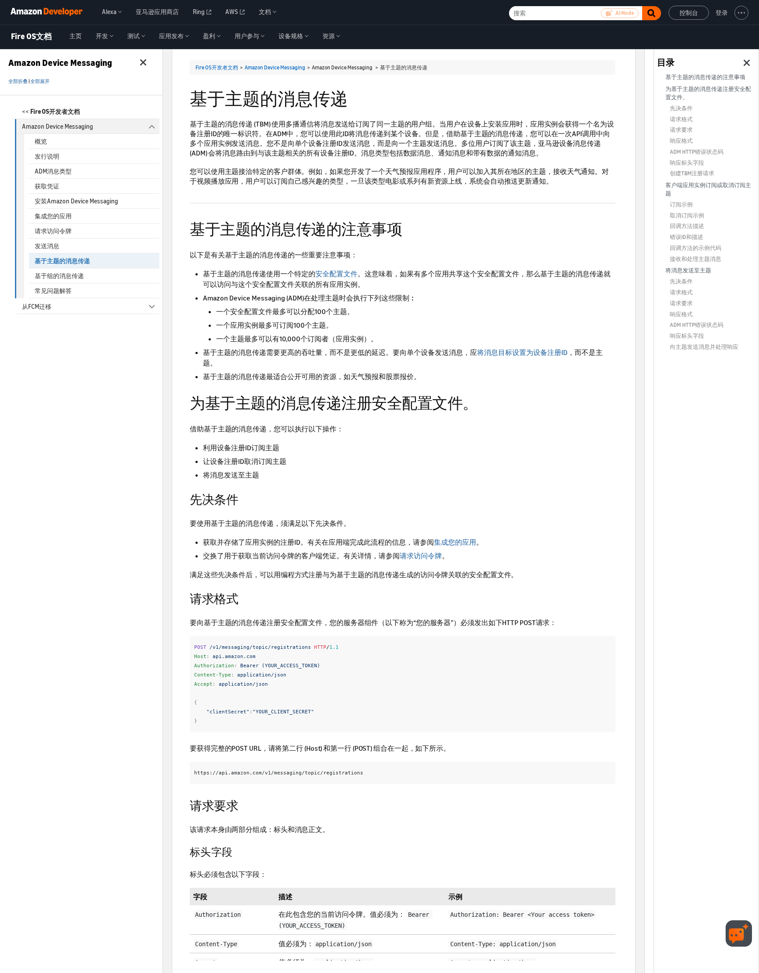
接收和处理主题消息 (695, 259)
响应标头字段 (687, 162)
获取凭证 (47, 186)
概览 (41, 141)
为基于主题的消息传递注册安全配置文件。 (708, 93)
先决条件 (681, 108)
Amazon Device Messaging (57, 126)
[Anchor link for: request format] (245, 598)
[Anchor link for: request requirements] (245, 805)
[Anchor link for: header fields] (237, 851)
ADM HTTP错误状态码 (696, 151)
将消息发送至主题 (688, 270)
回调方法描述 (687, 226)
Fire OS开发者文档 (216, 67)
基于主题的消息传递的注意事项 (705, 77)
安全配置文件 (336, 273)
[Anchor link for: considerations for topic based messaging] (409, 227)
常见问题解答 (53, 290)
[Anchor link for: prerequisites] (245, 498)
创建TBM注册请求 (692, 173)
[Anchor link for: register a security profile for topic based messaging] (485, 401)
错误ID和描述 (686, 237)
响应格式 (681, 140)
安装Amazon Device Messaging (76, 201)
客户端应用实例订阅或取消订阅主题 (708, 189)
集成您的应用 (53, 216)
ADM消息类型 (53, 171)
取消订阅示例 (687, 215)
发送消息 (47, 246)
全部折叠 (18, 81)
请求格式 (681, 119)
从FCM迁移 (36, 306)
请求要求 (681, 130)
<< (51, 111)
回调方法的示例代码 (695, 248)
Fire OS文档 (31, 36)
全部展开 (40, 81)
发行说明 (47, 156)
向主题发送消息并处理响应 (704, 347)
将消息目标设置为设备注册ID (522, 352)
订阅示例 (681, 204)
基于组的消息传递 (59, 275)
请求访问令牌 (53, 231)
